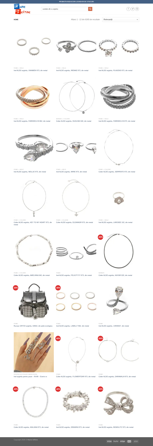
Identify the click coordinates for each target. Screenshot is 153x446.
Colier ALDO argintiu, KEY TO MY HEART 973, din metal (33, 223)
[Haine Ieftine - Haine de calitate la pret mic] (26, 9)
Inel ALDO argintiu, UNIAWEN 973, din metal (30, 70)
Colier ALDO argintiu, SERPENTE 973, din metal (117, 172)
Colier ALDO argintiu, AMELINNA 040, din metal (32, 275)
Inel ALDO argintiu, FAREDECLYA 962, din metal (32, 121)
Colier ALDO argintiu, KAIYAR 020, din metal (115, 275)
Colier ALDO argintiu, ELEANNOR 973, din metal (74, 222)
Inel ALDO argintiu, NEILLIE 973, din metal (30, 172)
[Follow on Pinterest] (137, 9)
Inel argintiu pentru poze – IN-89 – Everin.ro (30, 376)
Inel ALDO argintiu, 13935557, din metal (114, 326)
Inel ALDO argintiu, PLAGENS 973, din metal (115, 70)
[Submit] (90, 9)
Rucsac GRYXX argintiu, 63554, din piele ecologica (33, 326)
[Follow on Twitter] (133, 9)
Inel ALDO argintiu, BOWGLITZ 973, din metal (116, 427)
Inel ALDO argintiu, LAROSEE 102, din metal (115, 222)
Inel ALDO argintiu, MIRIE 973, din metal (71, 172)
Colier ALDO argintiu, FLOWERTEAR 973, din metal (75, 376)
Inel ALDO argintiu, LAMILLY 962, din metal (72, 326)
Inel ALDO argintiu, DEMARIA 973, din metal (73, 427)
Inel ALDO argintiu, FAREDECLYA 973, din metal (117, 121)
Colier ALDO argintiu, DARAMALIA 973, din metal (117, 376)
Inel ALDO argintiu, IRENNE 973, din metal (72, 70)
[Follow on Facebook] (128, 9)
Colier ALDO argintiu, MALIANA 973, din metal (31, 427)
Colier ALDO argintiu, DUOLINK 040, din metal (73, 121)
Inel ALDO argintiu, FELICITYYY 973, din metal (74, 275)
